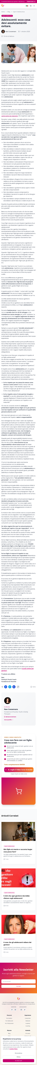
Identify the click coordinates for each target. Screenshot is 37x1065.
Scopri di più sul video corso (19, 774)
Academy (28, 1023)
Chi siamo (27, 1033)
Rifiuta (18, 1057)
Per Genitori (9, 1018)
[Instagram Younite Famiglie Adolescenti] (21, 1009)
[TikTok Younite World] (24, 1009)
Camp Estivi (28, 1018)
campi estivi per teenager (9, 116)
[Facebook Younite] (11, 1009)
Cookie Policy (13, 1049)
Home (3, 12)
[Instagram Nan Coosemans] (15, 1009)
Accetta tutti (18, 1060)
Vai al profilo (8, 720)
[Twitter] (9, 686)
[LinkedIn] (13, 686)
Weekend (28, 1021)
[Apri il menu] (34, 5)
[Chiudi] (35, 2)
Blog (8, 12)
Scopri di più (30, 1)
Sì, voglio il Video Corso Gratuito (20, 770)
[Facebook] (5, 686)
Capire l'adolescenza (19, 12)
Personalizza (18, 1053)
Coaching (28, 1026)
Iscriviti (18, 986)
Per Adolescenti (9, 1021)
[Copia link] (18, 686)
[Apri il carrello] (30, 5)
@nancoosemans (11, 717)
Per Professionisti (9, 1023)
